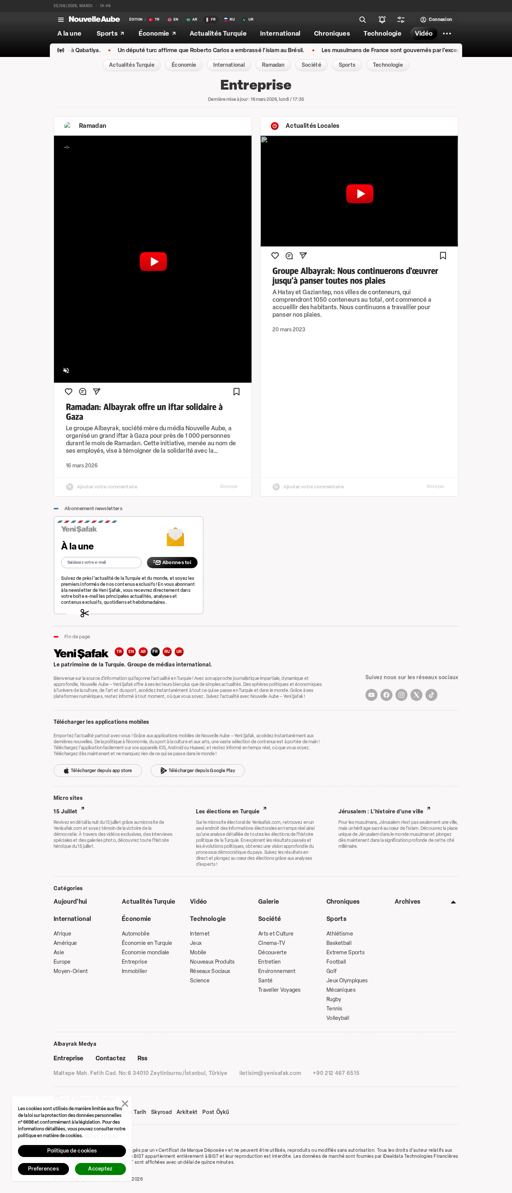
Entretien (269, 962)
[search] (363, 19)
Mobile (198, 952)
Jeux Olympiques (347, 980)
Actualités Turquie (148, 901)
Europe (62, 962)
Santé (265, 980)
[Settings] (447, 33)
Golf (331, 971)
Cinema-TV (272, 943)
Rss (142, 1058)
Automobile (136, 934)
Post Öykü (215, 1112)
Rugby (333, 999)
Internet (200, 934)
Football (336, 962)
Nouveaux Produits (212, 962)
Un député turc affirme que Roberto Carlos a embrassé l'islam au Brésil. (182, 50)
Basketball (339, 943)
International (72, 918)
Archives (408, 901)
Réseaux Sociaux (210, 971)
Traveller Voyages (279, 990)
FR (155, 651)
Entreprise (134, 962)
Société (269, 918)
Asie (59, 952)
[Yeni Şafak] (84, 653)
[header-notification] (382, 19)
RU (167, 651)
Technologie (208, 918)
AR (143, 651)
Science (200, 980)
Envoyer (229, 486)
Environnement (277, 971)
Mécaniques (341, 990)
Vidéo (198, 901)
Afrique (62, 934)
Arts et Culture (275, 934)
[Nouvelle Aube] (94, 19)
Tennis (334, 1009)
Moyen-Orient (71, 971)
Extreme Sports (345, 952)
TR (119, 651)
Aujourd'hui (70, 901)
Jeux (196, 943)
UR (179, 651)
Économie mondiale (145, 952)
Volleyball (337, 1018)
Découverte (272, 952)
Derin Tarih (132, 1112)
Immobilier (134, 971)
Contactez (111, 1058)
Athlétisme (339, 934)
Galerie (268, 901)
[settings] (401, 19)
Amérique (65, 943)
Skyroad (161, 1112)
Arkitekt (187, 1112)
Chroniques (342, 901)
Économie (136, 918)
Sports (336, 918)
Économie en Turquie (147, 943)
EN (131, 651)
